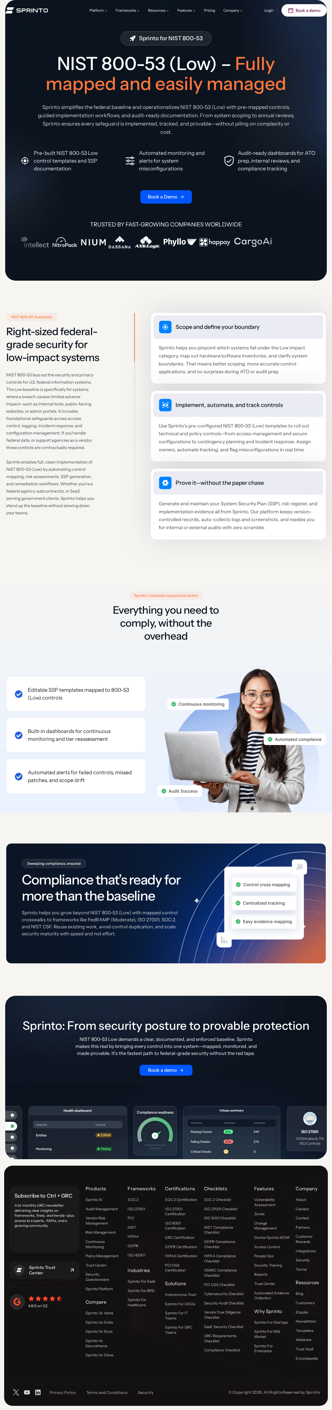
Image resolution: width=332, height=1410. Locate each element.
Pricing (209, 10)
